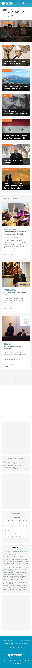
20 (8, 533)
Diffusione (14, 641)
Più (16, 379)
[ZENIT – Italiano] (9, 3)
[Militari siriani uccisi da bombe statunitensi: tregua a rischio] (16, 129)
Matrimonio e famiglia (10, 170)
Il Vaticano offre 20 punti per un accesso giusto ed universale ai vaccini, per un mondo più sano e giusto (15, 552)
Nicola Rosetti (8, 256)
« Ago (4, 540)
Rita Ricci (6, 366)
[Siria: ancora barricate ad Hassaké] (16, 154)
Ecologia (7, 344)
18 (26, 530)
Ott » (8, 540)
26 (5, 536)
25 (26, 533)
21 (12, 533)
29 (16, 536)
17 (23, 530)
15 (16, 530)
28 (12, 536)
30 (19, 536)
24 (23, 533)
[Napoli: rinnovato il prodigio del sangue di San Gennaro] (16, 80)
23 (19, 533)
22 (16, 533)
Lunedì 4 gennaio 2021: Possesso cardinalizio (15, 582)
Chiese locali (7, 46)
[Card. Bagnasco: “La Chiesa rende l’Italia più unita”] (16, 55)
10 (23, 527)
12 (5, 530)
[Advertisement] (16, 403)
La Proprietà (21, 641)
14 (12, 530)
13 (8, 530)
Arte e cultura (10, 229)
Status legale (9, 644)
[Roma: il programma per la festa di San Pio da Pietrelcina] (16, 105)
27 (8, 536)
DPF (9, 641)
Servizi (28, 641)
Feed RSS (16, 547)
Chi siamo (4, 641)
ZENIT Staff (5, 38)
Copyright (17, 644)
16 (19, 530)
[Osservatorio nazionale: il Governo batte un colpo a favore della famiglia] (16, 179)
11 (26, 527)
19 (5, 533)
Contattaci (24, 644)
